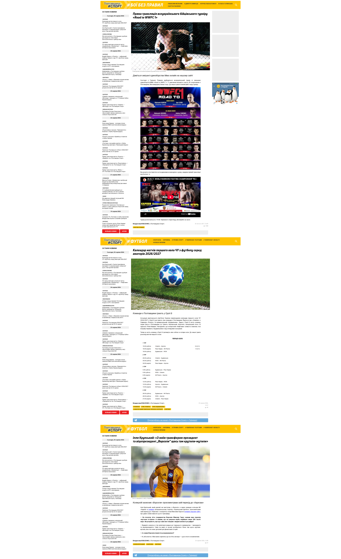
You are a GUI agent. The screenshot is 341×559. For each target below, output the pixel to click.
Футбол (105, 19)
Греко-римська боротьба (110, 203)
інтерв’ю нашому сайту (192, 511)
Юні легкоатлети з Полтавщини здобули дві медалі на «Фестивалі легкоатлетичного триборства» (114, 37)
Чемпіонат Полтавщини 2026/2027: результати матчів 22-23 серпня (112, 87)
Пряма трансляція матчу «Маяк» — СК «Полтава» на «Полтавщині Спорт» (114, 170)
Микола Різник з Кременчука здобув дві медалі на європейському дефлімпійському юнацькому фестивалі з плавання (114, 182)
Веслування (106, 62)
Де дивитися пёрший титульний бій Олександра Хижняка (113, 199)
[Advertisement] (225, 22)
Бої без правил (147, 4)
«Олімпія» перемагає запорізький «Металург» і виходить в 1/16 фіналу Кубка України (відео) (115, 98)
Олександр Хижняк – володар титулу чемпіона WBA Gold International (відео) (114, 124)
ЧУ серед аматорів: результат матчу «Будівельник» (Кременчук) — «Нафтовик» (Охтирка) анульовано (115, 46)
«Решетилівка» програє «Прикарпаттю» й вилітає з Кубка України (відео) (114, 130)
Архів (124, 231)
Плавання (106, 178)
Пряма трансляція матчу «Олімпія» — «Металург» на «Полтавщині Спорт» (113, 105)
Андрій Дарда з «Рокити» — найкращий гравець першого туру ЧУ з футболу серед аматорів (115, 58)
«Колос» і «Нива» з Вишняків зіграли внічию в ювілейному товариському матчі (115, 80)
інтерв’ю (151, 509)
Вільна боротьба (108, 109)
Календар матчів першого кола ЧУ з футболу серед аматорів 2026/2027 (114, 22)
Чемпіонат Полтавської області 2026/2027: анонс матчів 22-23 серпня (115, 150)
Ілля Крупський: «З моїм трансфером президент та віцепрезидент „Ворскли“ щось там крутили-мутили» (114, 29)
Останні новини (109, 12)
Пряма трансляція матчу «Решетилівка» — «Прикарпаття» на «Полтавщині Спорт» (115, 164)
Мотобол (105, 77)
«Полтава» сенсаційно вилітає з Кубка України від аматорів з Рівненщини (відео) (115, 144)
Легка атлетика (107, 34)
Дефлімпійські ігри (108, 69)
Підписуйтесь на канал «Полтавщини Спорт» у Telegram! (172, 420)
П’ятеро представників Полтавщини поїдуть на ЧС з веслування (113, 65)
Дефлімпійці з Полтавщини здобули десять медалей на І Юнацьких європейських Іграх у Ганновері (113, 72)
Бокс (104, 121)
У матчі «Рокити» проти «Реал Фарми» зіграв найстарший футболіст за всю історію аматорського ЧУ (113, 225)
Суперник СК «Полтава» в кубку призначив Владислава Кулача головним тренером (115, 217)
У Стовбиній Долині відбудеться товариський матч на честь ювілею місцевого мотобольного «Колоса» (113, 191)
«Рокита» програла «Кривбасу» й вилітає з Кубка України (114, 137)
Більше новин (111, 231)
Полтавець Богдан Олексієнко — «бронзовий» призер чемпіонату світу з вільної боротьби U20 (113, 113)
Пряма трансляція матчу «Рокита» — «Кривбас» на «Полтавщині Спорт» (113, 157)
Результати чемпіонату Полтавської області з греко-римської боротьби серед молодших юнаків (115, 206)
